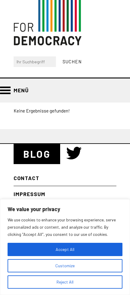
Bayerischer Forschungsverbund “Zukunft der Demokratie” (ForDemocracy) (48, 23)
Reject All (65, 281)
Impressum (29, 194)
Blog (36, 154)
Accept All (65, 249)
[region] (65, 247)
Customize (65, 265)
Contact (26, 178)
